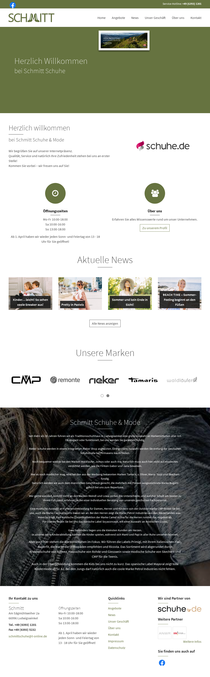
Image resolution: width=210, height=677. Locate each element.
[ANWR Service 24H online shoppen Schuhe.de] (163, 145)
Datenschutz (116, 648)
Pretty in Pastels (72, 305)
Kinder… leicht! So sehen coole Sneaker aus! (30, 303)
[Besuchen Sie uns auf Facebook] (12, 4)
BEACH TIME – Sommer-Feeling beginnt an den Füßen (179, 300)
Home (101, 18)
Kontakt (196, 18)
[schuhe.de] (180, 609)
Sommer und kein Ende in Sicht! (130, 303)
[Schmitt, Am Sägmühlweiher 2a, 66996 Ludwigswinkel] (55, 625)
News (135, 18)
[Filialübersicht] (55, 193)
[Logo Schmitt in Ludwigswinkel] (32, 17)
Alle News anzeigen (105, 323)
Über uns (178, 18)
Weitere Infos (192, 641)
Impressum (116, 641)
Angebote (118, 18)
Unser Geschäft (155, 18)
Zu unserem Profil (154, 228)
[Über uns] (155, 193)
